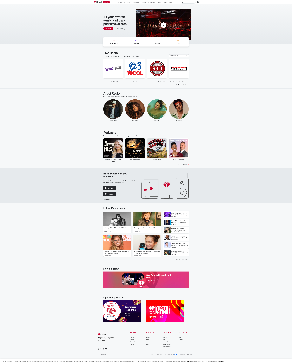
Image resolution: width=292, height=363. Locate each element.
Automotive (181, 335)
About (164, 335)
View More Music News (181, 259)
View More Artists (183, 124)
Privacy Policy (159, 354)
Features (148, 337)
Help (152, 354)
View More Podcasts (182, 164)
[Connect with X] (100, 349)
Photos (147, 344)
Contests (148, 342)
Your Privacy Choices (169, 354)
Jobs (164, 348)
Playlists (159, 2)
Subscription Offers (167, 346)
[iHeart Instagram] (103, 349)
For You (119, 2)
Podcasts (143, 2)
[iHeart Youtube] (106, 349)
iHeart (131, 335)
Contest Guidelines (167, 344)
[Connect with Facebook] (98, 349)
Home (180, 337)
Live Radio (136, 2)
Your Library (127, 2)
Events (147, 339)
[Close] (289, 361)
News (165, 2)
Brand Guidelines (166, 342)
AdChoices (189, 354)
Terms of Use (182, 354)
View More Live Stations (181, 84)
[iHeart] (97, 2)
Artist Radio (151, 2)
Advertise (165, 337)
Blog (164, 339)
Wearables (181, 339)
